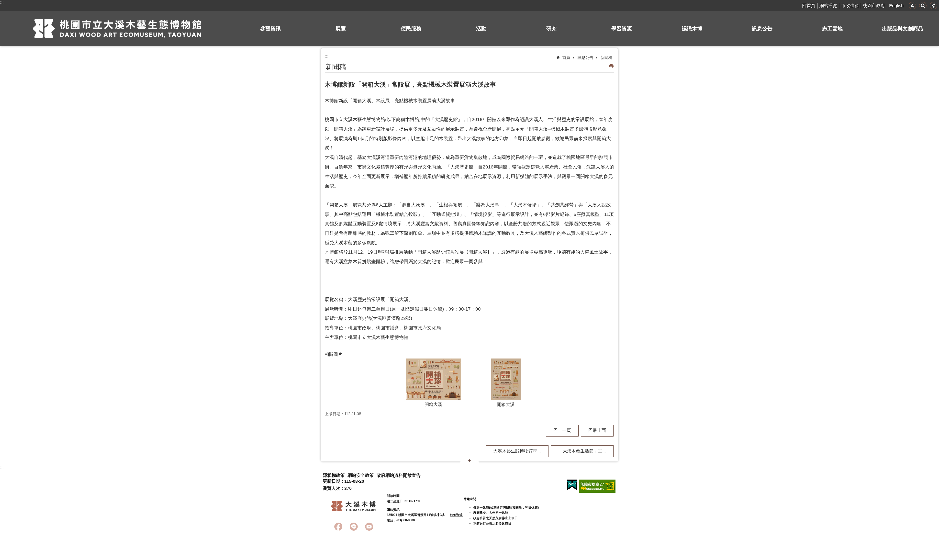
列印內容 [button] (611, 66)
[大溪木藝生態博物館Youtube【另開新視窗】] (369, 526)
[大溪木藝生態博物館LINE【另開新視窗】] (353, 526)
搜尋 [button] (923, 5)
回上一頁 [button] (562, 430)
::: (2, 2)
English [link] (896, 5)
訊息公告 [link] (762, 28)
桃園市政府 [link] (874, 5)
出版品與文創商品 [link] (902, 28)
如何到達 (456, 515)
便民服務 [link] (411, 28)
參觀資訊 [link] (270, 28)
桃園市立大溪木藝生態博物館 (117, 28)
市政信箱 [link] (850, 5)
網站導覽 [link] (828, 5)
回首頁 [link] (808, 5)
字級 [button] (912, 5)
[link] (572, 485)
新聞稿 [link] (606, 58)
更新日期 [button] (331, 481)
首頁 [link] (566, 58)
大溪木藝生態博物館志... (517, 450)
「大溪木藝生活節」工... (582, 450)
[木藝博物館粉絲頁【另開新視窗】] (338, 526)
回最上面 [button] (597, 430)
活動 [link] (481, 28)
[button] (433, 380)
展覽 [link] (340, 28)
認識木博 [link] (692, 28)
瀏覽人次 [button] (331, 488)
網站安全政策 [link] (360, 475)
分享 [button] (933, 5)
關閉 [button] (469, 460)
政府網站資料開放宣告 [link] (399, 475)
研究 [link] (551, 28)
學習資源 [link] (621, 28)
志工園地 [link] (832, 28)
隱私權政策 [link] (334, 475)
